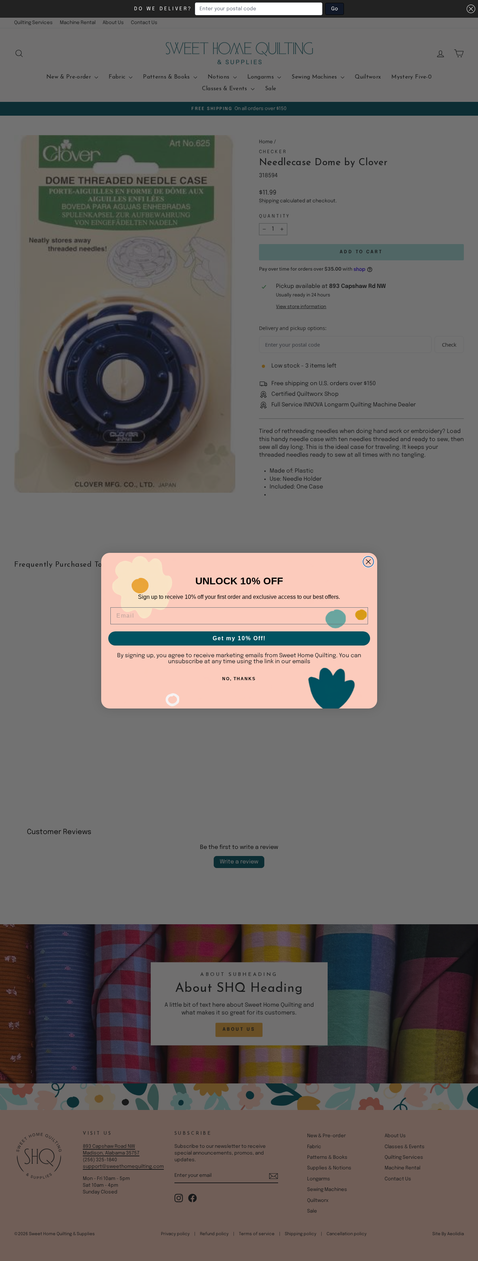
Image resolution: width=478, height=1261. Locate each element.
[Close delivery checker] (471, 9)
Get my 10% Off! (239, 638)
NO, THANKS (239, 678)
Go (334, 8)
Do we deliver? (163, 8)
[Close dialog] (368, 561)
